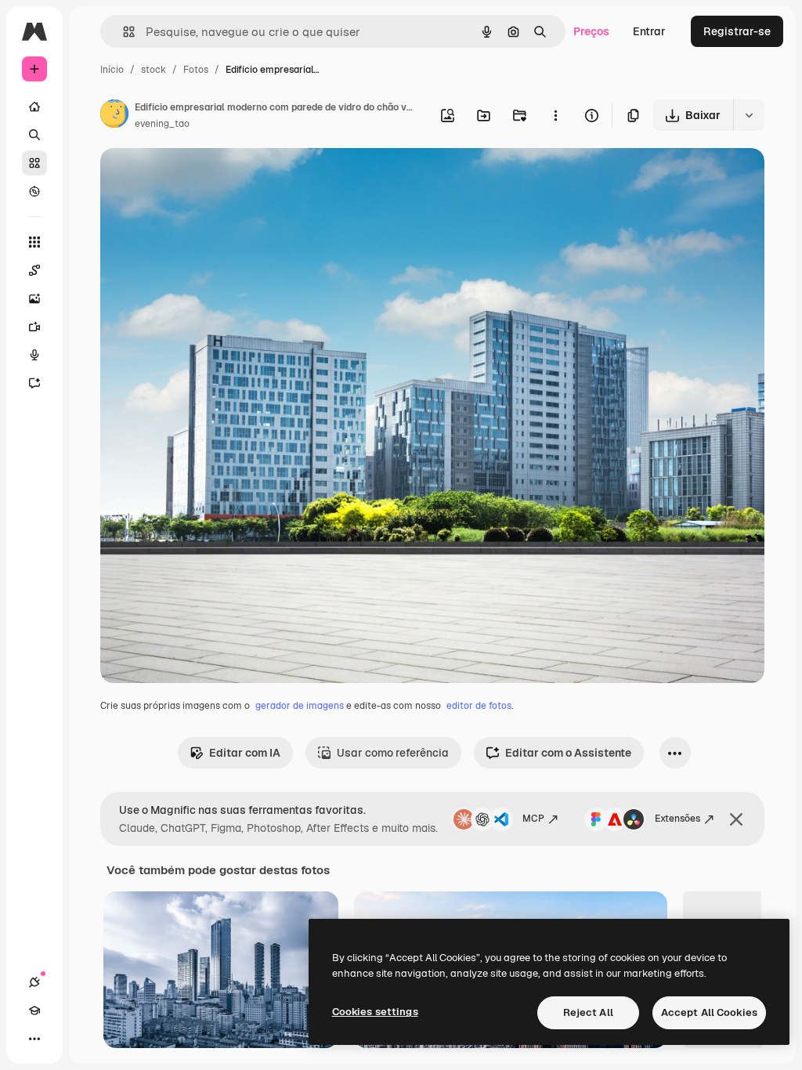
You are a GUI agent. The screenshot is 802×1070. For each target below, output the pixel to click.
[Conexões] (34, 982)
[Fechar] (736, 819)
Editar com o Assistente (568, 753)
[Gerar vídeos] (34, 326)
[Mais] (34, 1038)
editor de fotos (478, 705)
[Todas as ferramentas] (34, 242)
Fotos (195, 69)
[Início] (34, 106)
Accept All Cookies (709, 1012)
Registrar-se (737, 31)
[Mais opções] (555, 115)
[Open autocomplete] (122, 32)
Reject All (588, 1012)
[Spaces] (34, 270)
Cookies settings (375, 1011)
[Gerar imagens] (34, 298)
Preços (591, 31)
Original (200, 178)
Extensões (677, 818)
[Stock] (34, 162)
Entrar (649, 31)
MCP (533, 818)
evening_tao (162, 123)
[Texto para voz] (34, 354)
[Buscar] (34, 134)
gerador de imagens (299, 705)
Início (112, 69)
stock (153, 69)
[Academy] (34, 1010)
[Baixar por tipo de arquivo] (748, 115)
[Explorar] (34, 191)
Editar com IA (244, 753)
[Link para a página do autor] (114, 115)
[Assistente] (34, 383)
